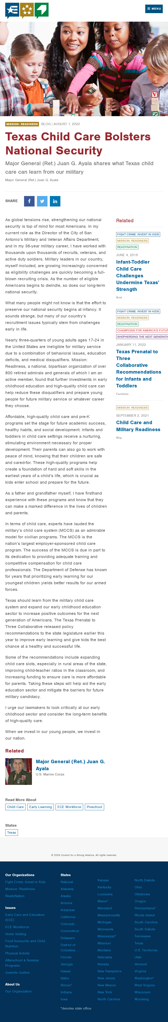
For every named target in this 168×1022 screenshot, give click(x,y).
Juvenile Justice (17, 972)
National (67, 882)
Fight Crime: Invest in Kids (138, 234)
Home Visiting (15, 934)
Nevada (103, 964)
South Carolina (146, 922)
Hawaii (66, 971)
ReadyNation (127, 247)
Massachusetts (109, 915)
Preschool (94, 807)
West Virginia (145, 985)
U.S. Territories (146, 950)
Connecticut (70, 931)
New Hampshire (110, 971)
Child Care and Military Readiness (138, 425)
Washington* (144, 978)
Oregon (140, 901)
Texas (11, 832)
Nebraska (105, 957)
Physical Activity (17, 953)
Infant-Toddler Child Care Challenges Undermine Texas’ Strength (137, 275)
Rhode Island (145, 915)
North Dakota (145, 880)
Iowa (64, 999)
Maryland (105, 908)
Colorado (68, 924)
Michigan (105, 922)
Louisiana (105, 894)
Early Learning (40, 807)
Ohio (138, 887)
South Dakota (145, 929)
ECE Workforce (69, 807)
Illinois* (66, 985)
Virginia (140, 971)
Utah (138, 957)
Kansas (103, 880)
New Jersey (106, 978)
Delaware (68, 938)
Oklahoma (142, 894)
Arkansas (68, 910)
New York (105, 992)
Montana (104, 950)
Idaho (65, 978)
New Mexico (107, 985)
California (68, 917)
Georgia (67, 964)
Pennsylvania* (145, 908)
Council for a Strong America (27, 11)
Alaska (66, 896)
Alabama (67, 889)
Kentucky (105, 887)
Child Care (15, 807)
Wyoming (142, 999)
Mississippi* (107, 936)
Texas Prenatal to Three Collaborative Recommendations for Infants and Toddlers (138, 368)
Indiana (66, 992)
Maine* (103, 901)
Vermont (141, 964)
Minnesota (105, 929)
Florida (66, 957)
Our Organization (18, 991)
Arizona (66, 903)
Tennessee (143, 936)
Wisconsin (142, 992)
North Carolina (109, 999)
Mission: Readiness (22, 124)
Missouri (104, 943)
